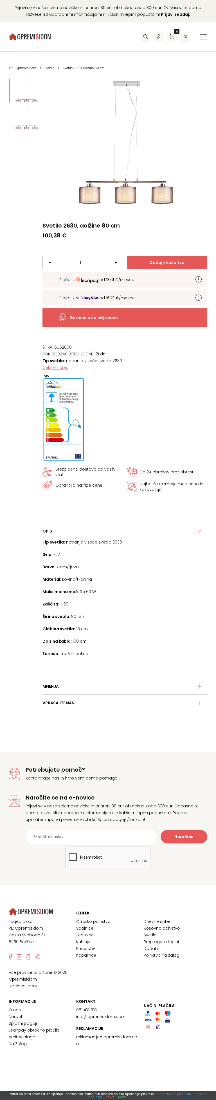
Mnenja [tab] (50, 686)
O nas (15, 1010)
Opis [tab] (47, 531)
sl (185, 37)
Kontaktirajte (38, 778)
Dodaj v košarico (167, 262)
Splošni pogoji (23, 1023)
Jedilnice (85, 935)
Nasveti (16, 1016)
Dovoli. (123, 1097)
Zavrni (110, 1097)
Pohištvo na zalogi (162, 955)
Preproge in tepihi (161, 942)
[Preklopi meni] (203, 37)
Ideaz (32, 986)
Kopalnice (86, 955)
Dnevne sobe (157, 921)
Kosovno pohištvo (162, 928)
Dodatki (151, 948)
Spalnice (84, 928)
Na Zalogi (18, 1043)
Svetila (150, 935)
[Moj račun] (159, 37)
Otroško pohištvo (93, 921)
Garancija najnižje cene (93, 317)
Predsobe (86, 948)
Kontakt (85, 1001)
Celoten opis (55, 367)
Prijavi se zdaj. (175, 14)
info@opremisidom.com (100, 1016)
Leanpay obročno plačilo (34, 1030)
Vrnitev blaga (22, 1037)
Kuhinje (83, 942)
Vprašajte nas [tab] (58, 703)
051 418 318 (86, 1010)
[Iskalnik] (145, 37)
